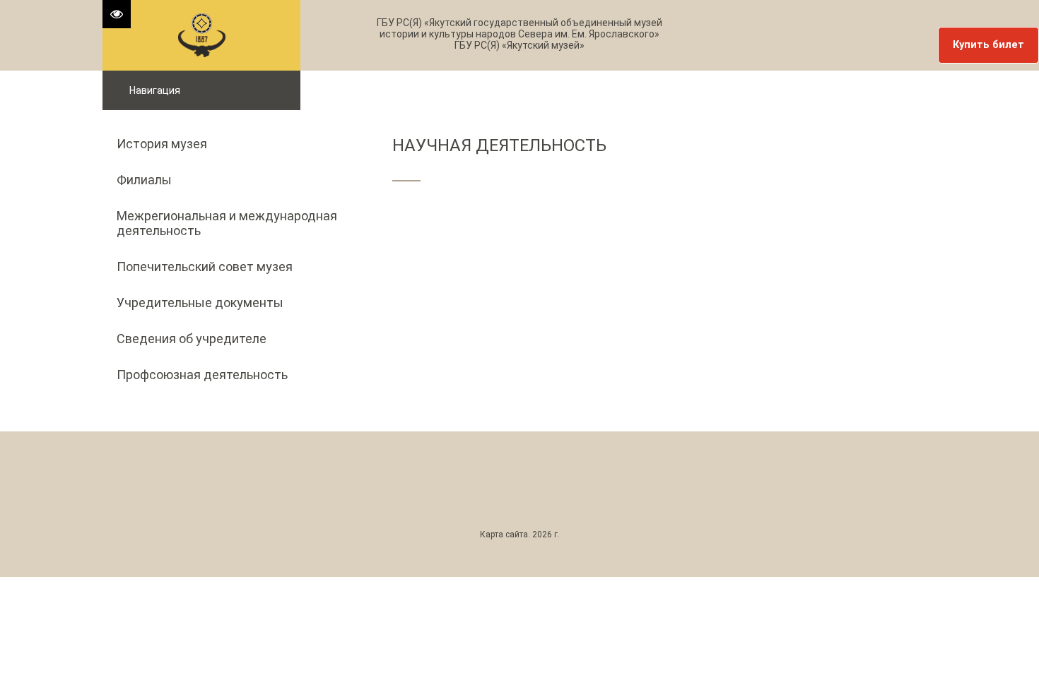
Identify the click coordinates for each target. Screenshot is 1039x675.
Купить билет (988, 45)
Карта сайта (504, 534)
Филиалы (144, 179)
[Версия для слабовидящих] (116, 14)
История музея (162, 143)
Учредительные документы (200, 302)
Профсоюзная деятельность (202, 374)
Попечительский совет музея (205, 266)
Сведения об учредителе (191, 338)
